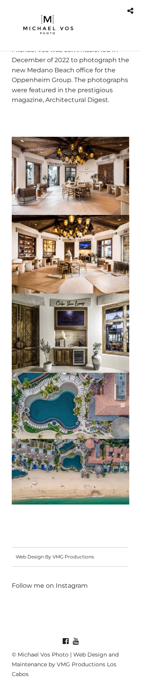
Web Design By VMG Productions (55, 557)
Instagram (72, 585)
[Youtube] (75, 641)
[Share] (130, 11)
